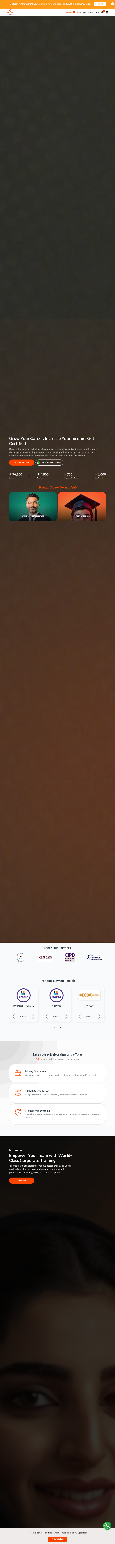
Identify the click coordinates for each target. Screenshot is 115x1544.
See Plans (22, 1180)
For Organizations (85, 12)
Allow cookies (58, 1539)
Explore (23, 1016)
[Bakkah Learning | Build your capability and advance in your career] (10, 12)
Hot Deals (68, 12)
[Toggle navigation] (107, 12)
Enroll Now (99, 4)
